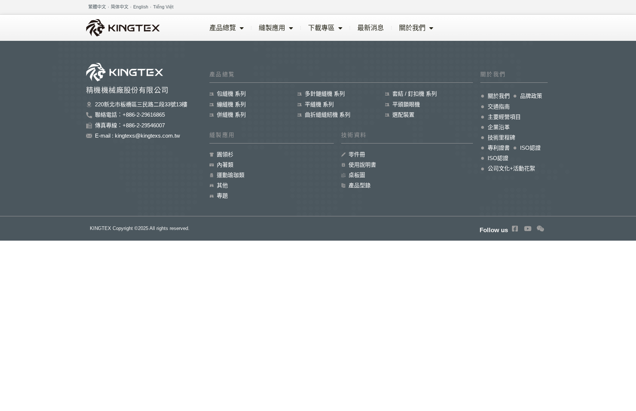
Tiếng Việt (163, 7)
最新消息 (370, 28)
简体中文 (119, 7)
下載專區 (321, 28)
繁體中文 (97, 7)
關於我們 (412, 28)
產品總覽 (222, 28)
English (140, 7)
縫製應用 (272, 28)
